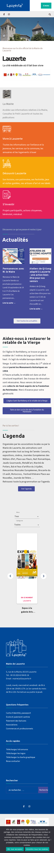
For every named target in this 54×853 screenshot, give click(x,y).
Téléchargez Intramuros (17, 749)
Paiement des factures (16, 720)
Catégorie (19, 521)
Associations (11, 724)
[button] (10, 576)
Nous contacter (13, 761)
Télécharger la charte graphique (20, 757)
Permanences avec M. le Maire (13, 270)
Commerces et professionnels (19, 728)
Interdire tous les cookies (37, 849)
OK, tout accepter (14, 849)
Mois (18, 512)
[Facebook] (4, 14)
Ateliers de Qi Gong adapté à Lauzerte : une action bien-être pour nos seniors (40, 275)
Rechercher (43, 790)
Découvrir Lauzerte (14, 173)
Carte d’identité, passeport (18, 712)
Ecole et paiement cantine (18, 716)
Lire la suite (13, 302)
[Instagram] (9, 14)
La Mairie (8, 104)
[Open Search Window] (49, 14)
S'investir (8, 204)
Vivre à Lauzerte (13, 139)
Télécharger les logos (15, 753)
